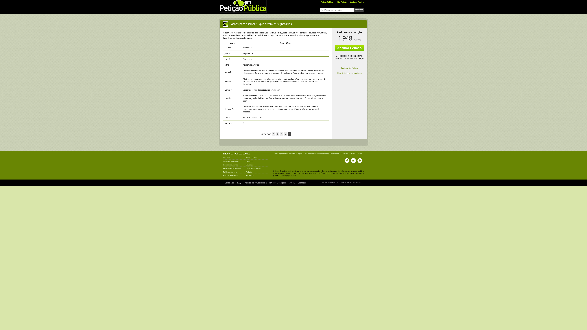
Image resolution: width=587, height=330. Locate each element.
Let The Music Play (273, 33)
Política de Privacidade (254, 183)
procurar (359, 10)
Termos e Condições (277, 183)
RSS (359, 160)
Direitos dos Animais (230, 165)
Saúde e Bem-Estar (230, 175)
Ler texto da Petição (349, 68)
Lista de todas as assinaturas (349, 73)
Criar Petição (341, 2)
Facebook (347, 160)
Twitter (353, 160)
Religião (249, 172)
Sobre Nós (229, 183)
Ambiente (226, 158)
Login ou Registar (357, 2)
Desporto (249, 161)
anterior (266, 134)
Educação (250, 165)
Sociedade (250, 175)
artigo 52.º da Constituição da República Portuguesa (314, 173)
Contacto (302, 183)
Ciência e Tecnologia (230, 161)
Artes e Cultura (251, 158)
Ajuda (292, 183)
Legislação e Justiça (253, 168)
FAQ (239, 183)
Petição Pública (327, 2)
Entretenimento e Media (232, 168)
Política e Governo (230, 172)
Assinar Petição (349, 48)
